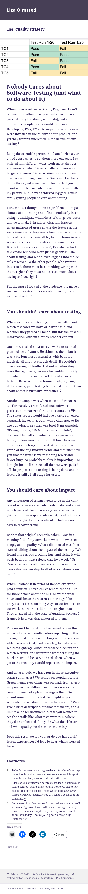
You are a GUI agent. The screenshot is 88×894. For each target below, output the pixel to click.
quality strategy (44, 878)
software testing (25, 878)
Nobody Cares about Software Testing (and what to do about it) (44, 92)
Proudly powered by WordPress (45, 888)
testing (11, 878)
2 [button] (60, 389)
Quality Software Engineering (52, 874)
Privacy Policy (15, 888)
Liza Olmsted (21, 10)
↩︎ (66, 778)
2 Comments (66, 878)
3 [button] (71, 701)
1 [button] (18, 142)
